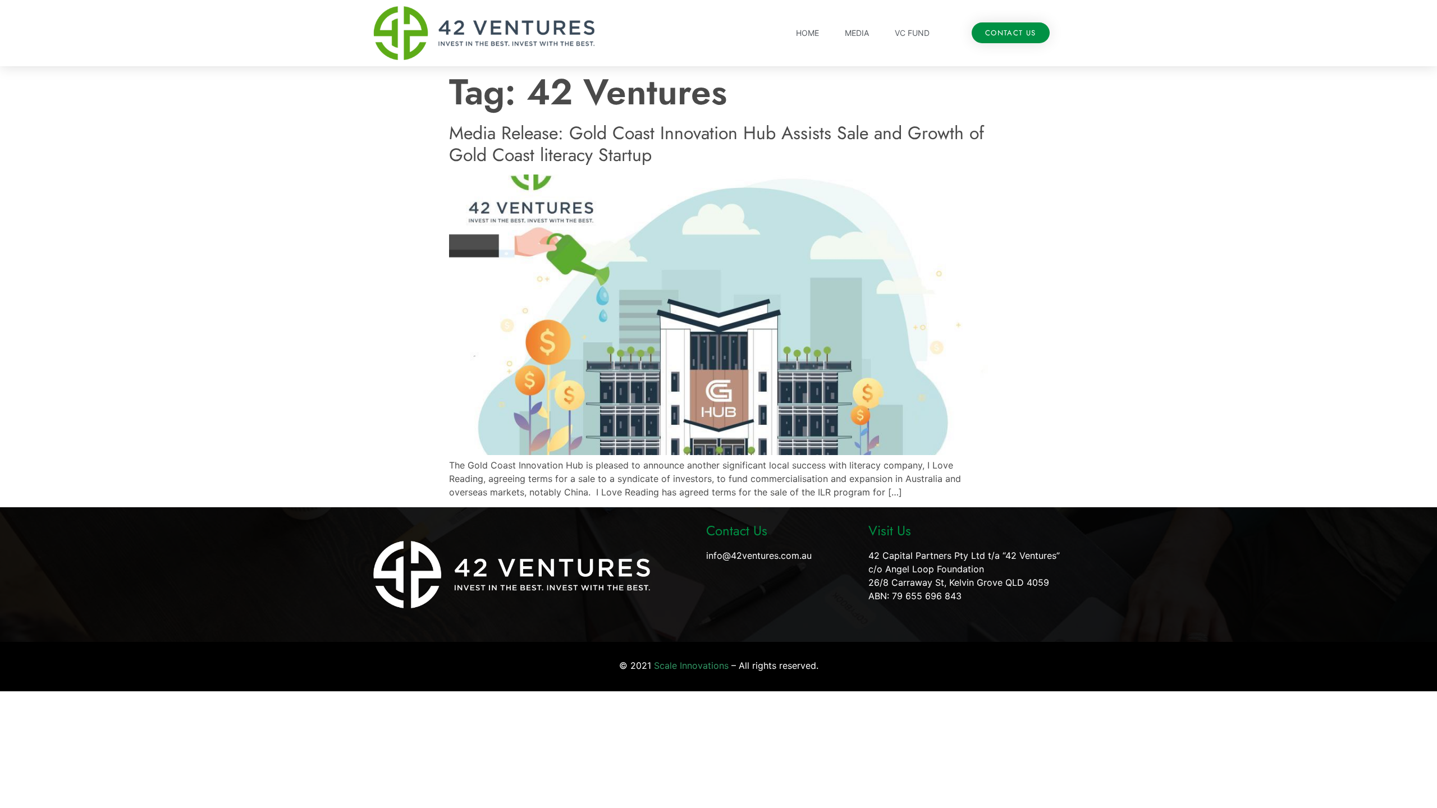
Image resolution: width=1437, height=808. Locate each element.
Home (807, 33)
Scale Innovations (691, 665)
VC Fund (912, 33)
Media (857, 33)
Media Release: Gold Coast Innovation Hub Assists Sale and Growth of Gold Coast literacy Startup (716, 143)
